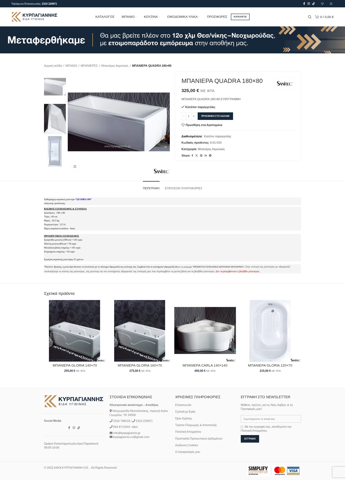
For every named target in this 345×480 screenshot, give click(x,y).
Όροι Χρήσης (183, 418)
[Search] (309, 16)
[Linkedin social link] (206, 155)
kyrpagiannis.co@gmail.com (131, 436)
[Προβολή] (74, 166)
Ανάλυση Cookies (186, 445)
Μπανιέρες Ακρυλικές (114, 65)
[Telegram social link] (210, 155)
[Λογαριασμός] (331, 3)
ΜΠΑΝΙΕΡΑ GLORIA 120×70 (270, 365)
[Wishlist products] (322, 3)
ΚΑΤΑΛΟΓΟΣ (240, 16)
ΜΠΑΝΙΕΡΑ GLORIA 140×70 (75, 365)
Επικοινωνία (183, 404)
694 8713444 (121, 426)
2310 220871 (49, 3)
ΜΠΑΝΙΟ (71, 65)
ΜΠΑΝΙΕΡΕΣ (89, 65)
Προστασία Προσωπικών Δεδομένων (198, 438)
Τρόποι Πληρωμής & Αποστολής (196, 425)
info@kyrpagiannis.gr (126, 433)
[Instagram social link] (308, 3)
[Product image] (75, 331)
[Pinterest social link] (201, 155)
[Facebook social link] (304, 3)
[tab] (151, 186)
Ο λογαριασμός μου (187, 451)
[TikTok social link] (313, 3)
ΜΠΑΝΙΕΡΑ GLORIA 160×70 (140, 365)
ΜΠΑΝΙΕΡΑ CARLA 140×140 (205, 365)
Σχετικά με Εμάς (185, 411)
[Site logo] (34, 16)
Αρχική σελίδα (53, 65)
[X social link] (196, 155)
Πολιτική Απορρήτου (188, 431)
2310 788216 (121, 420)
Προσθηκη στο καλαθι (215, 116)
